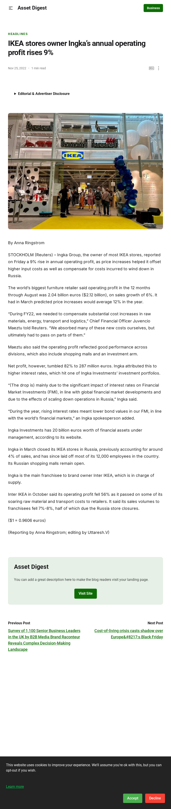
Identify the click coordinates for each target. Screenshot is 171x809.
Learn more (15, 786)
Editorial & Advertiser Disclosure (44, 94)
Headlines (18, 34)
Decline (155, 798)
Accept (132, 798)
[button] (11, 8)
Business (153, 8)
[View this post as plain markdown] (151, 68)
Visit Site (86, 593)
